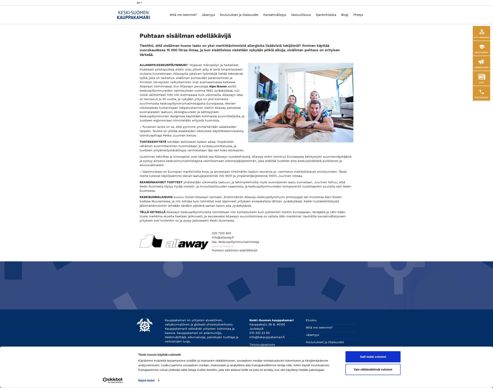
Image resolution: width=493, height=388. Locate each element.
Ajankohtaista (326, 15)
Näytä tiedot (146, 380)
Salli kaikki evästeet (373, 356)
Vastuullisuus (301, 15)
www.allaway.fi (222, 246)
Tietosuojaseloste (262, 344)
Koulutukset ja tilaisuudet (239, 15)
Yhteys (358, 15)
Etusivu (311, 320)
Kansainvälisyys (274, 15)
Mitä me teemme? (183, 15)
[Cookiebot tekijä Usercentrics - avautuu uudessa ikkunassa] (113, 380)
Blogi (344, 15)
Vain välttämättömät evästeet (373, 369)
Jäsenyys (208, 15)
